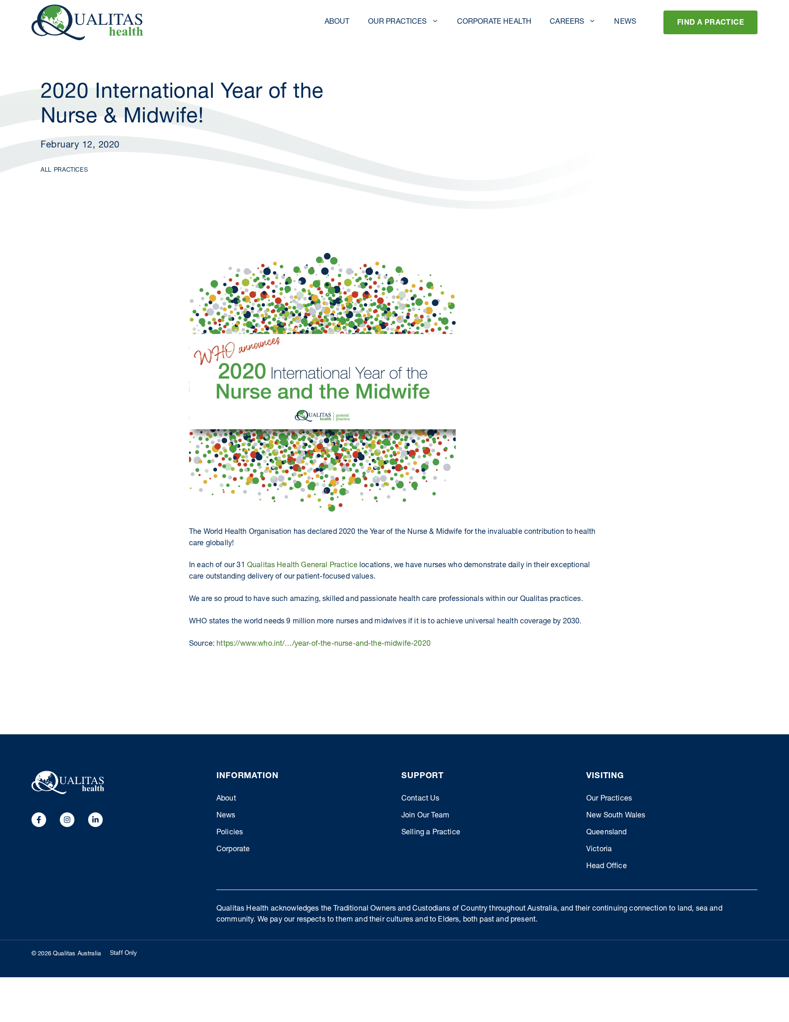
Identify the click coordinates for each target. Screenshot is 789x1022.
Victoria (599, 849)
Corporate (233, 849)
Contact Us (420, 799)
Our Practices (397, 22)
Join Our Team (425, 816)
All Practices (64, 171)
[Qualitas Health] (87, 22)
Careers (567, 22)
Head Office (606, 866)
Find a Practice (710, 23)
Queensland (606, 833)
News (625, 22)
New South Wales (615, 816)
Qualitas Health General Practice (302, 565)
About (337, 22)
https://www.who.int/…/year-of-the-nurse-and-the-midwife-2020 (323, 644)
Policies (229, 833)
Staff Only (123, 954)
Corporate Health (494, 22)
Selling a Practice (430, 833)
